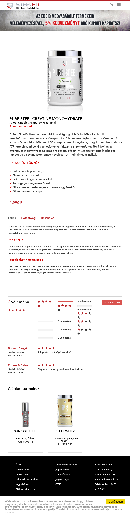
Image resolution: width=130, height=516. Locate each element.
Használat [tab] (47, 218)
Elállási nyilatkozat (26, 489)
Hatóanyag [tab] (28, 218)
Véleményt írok (112, 302)
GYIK (58, 484)
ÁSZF (18, 464)
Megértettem (116, 501)
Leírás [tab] (12, 218)
